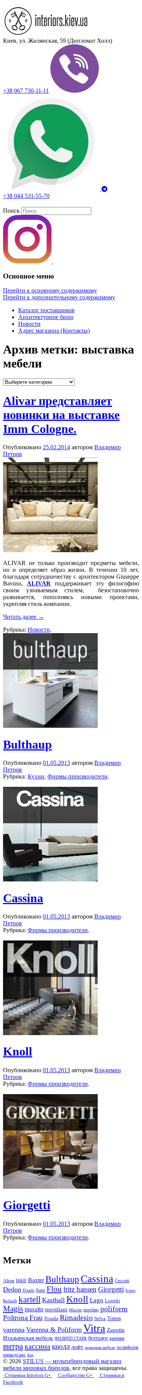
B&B (21, 1280)
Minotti (75, 1310)
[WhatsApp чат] (52, 189)
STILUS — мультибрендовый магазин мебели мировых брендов (62, 1364)
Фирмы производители (77, 776)
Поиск (11, 210)
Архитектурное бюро (45, 317)
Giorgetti (26, 1205)
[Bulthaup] (50, 725)
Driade (28, 1290)
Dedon (12, 1289)
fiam (40, 1290)
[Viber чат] (74, 90)
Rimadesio (76, 1317)
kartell (30, 1299)
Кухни (36, 776)
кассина (37, 1346)
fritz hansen (80, 1289)
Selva (100, 1318)
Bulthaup (27, 744)
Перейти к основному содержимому (50, 290)
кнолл (61, 1346)
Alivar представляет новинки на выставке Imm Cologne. (61, 415)
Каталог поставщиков (46, 310)
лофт (77, 1347)
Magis (13, 1309)
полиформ (127, 1347)
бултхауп (98, 1338)
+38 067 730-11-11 (26, 90)
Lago (96, 1300)
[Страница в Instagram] (28, 261)
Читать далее (23, 616)
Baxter (36, 1280)
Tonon (114, 1318)
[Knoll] (50, 1033)
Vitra (94, 1328)
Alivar (8, 1280)
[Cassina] (50, 879)
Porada (51, 1318)
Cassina (23, 898)
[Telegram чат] (104, 189)
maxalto (34, 1309)
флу (30, 1355)
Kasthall (53, 1300)
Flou (54, 1289)
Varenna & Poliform (54, 1329)
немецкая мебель (100, 1347)
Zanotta (116, 1330)
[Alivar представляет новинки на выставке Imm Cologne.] (50, 550)
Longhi (112, 1300)
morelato (91, 1309)
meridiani (56, 1309)
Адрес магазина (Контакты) (54, 330)
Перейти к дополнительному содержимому (59, 297)
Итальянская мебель (28, 1338)
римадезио (14, 1355)
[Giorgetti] (50, 1186)
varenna (14, 1329)
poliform (114, 1309)
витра (13, 1346)
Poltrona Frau (23, 1318)
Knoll (17, 1051)
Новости (29, 324)
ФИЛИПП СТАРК (71, 1338)
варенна (116, 1338)
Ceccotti (122, 1280)
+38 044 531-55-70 (26, 196)
